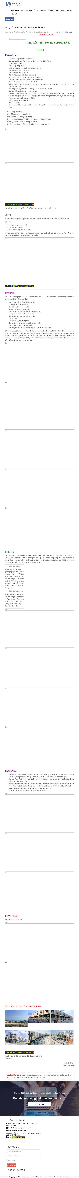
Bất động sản (26, 10)
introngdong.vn (11, 1140)
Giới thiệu (15, 10)
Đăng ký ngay (39, 1104)
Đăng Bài (9, 19)
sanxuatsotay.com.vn (13, 1143)
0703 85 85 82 (27, 204)
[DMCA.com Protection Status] (18, 1137)
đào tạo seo (36, 1133)
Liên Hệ (14, 14)
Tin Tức (69, 10)
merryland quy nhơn (53, 1075)
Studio (50, 10)
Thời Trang (59, 10)
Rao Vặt (43, 10)
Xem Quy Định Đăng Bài (64, 32)
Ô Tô (36, 10)
